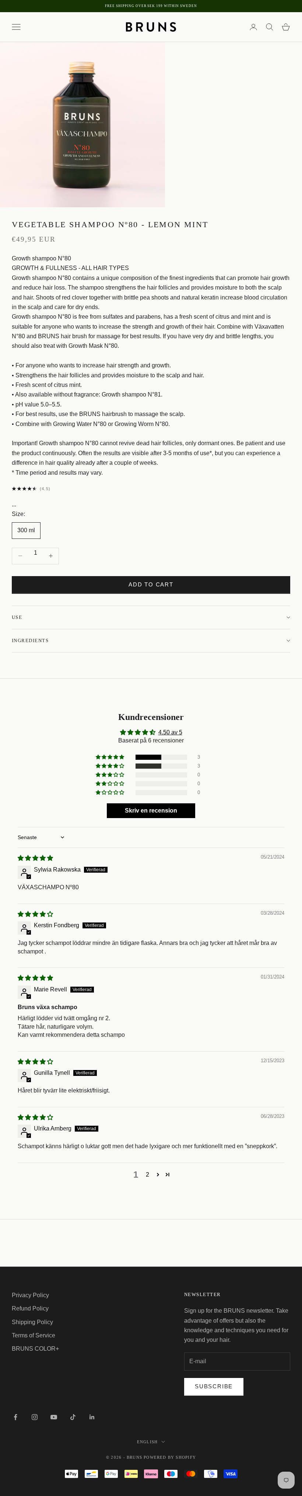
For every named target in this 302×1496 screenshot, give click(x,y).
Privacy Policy (30, 1295)
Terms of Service (33, 1335)
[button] (110, 757)
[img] (35, 858)
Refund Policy (30, 1308)
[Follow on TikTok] (73, 1417)
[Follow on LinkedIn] (92, 1417)
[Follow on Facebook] (15, 1417)
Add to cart (151, 584)
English (147, 1442)
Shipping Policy (32, 1322)
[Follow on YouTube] (53, 1417)
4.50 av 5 (170, 732)
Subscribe (214, 1386)
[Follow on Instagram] (34, 1417)
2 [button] (147, 1174)
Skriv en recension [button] (151, 810)
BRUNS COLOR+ (35, 1349)
